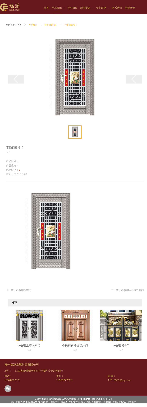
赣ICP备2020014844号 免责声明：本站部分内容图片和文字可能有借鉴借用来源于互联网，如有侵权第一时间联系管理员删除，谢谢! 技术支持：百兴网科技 (73, 404)
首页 (19, 25)
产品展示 (33, 25)
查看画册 (130, 7)
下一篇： (127, 290)
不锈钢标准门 (50, 25)
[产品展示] (58, 8)
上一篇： (18, 290)
